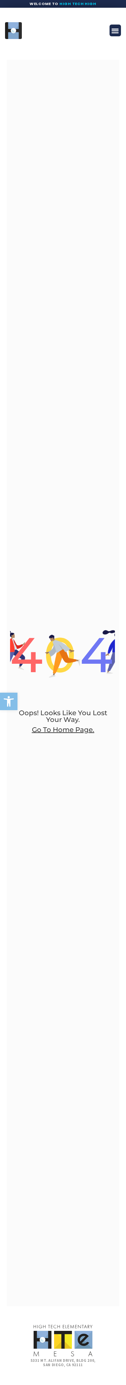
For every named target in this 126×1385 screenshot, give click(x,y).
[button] (8, 701)
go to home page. (63, 730)
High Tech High (77, 3)
